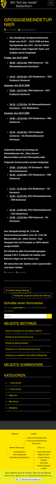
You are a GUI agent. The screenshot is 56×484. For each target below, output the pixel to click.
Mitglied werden (44, 454)
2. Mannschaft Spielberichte (36, 440)
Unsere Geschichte (44, 452)
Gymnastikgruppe (19, 454)
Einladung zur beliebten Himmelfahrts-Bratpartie (26, 355)
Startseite (14, 433)
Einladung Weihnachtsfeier (16, 343)
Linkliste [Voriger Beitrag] (18, 290)
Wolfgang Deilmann (28, 29)
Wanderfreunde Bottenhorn (20, 457)
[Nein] (52, 476)
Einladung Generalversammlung (19, 336)
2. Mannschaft (15, 389)
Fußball (34, 433)
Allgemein (11, 272)
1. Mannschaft (15, 382)
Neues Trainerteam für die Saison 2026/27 (23, 330)
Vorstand (44, 460)
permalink (22, 272)
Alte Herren (14, 401)
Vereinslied (44, 463)
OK (17, 479)
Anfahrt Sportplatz (43, 465)
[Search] (49, 316)
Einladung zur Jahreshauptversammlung (22, 349)
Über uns (41, 447)
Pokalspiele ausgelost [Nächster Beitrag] (32, 295)
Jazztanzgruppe (20, 452)
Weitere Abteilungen (16, 447)
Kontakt (43, 468)
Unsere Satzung (44, 457)
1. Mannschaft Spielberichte (36, 438)
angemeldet (18, 307)
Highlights (13, 407)
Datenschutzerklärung (31, 479)
